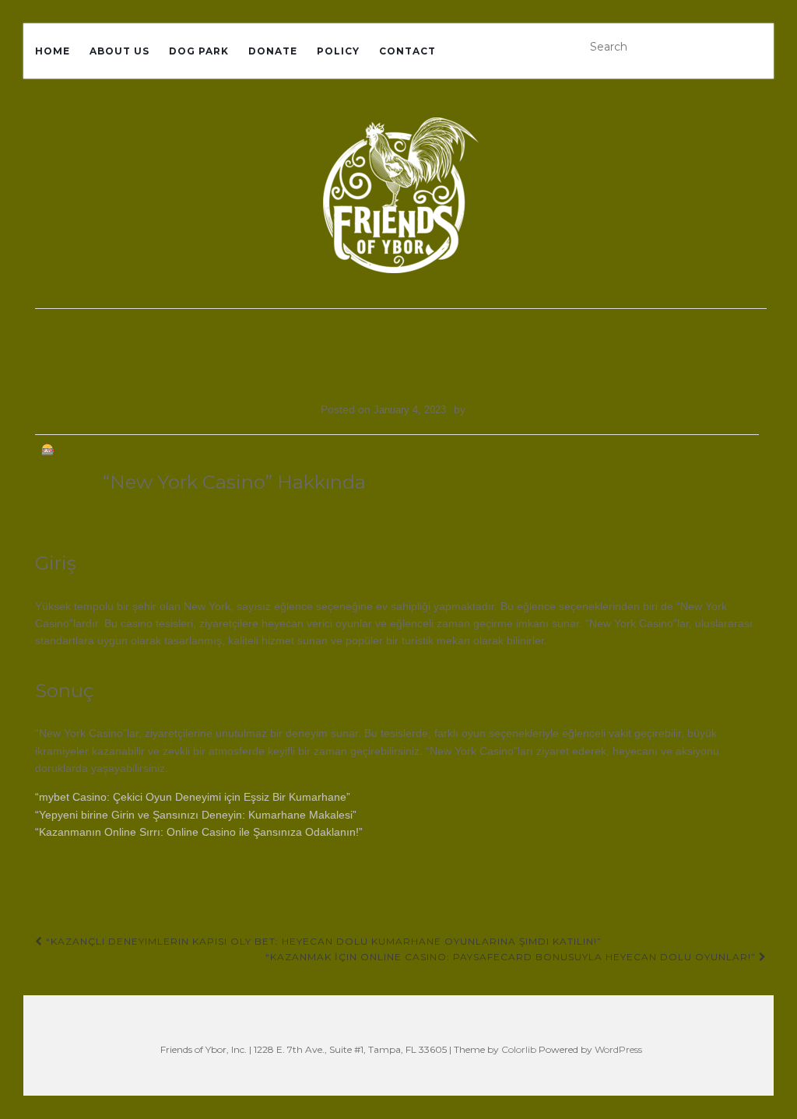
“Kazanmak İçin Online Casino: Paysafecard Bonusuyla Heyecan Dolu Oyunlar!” (512, 957)
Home (52, 51)
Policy (338, 51)
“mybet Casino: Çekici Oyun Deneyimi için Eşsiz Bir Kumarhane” (192, 797)
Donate (272, 51)
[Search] (756, 47)
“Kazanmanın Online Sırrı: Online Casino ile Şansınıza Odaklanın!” (199, 832)
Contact (407, 51)
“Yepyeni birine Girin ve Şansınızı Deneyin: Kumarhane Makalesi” (195, 815)
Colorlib (518, 1049)
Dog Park (199, 51)
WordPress (618, 1049)
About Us (119, 51)
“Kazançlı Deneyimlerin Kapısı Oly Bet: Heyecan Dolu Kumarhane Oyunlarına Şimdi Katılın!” (322, 941)
